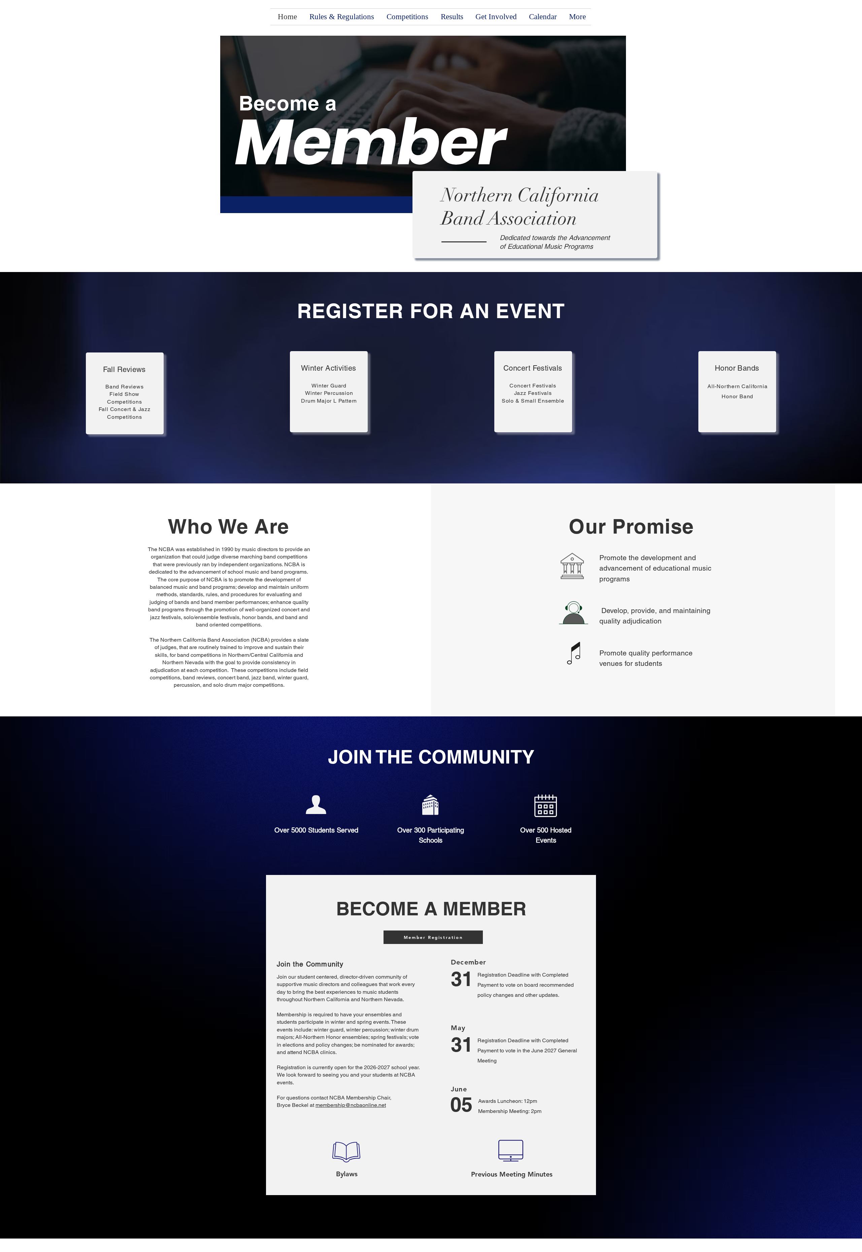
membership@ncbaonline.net (351, 1105)
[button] (406, 17)
